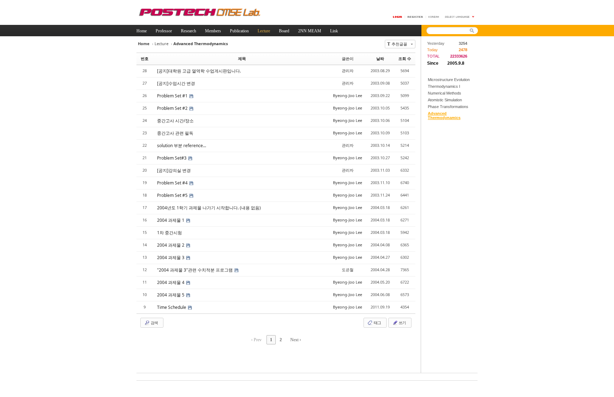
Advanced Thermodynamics (444, 115)
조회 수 (404, 58)
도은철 (348, 269)
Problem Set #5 (173, 195)
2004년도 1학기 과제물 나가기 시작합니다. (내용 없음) (209, 208)
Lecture (161, 43)
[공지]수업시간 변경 (176, 83)
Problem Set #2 (173, 108)
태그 (377, 322)
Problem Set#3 (172, 158)
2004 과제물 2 (171, 245)
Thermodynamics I (444, 86)
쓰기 (402, 322)
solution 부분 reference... (181, 146)
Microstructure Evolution (449, 79)
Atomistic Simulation (445, 100)
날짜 (380, 58)
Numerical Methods (444, 93)
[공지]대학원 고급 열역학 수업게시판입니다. (199, 71)
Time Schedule (172, 307)
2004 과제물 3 (171, 257)
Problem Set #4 (173, 183)
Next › (295, 339)
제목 (242, 58)
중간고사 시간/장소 (175, 121)
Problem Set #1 (173, 96)
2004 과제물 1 (171, 220)
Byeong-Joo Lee (347, 95)
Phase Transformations (448, 106)
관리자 (348, 70)
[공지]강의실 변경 (174, 170)
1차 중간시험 (169, 233)
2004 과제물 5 (171, 295)
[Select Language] (460, 17)
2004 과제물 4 (171, 282)
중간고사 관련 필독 (175, 133)
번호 (145, 58)
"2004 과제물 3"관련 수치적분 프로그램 (195, 270)
